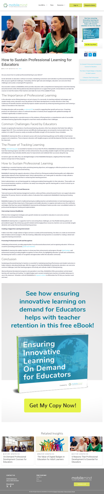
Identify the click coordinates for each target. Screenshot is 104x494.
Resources (60, 5)
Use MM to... (42, 5)
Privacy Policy (60, 491)
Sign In (76, 5)
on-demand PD (28, 109)
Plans (51, 5)
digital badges (66, 250)
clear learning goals (12, 149)
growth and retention (28, 246)
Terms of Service (67, 491)
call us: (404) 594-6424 (12, 480)
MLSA (73, 491)
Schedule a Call (82, 484)
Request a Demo (90, 5)
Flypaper (55, 491)
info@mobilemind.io (11, 479)
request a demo (40, 275)
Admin (20, 68)
